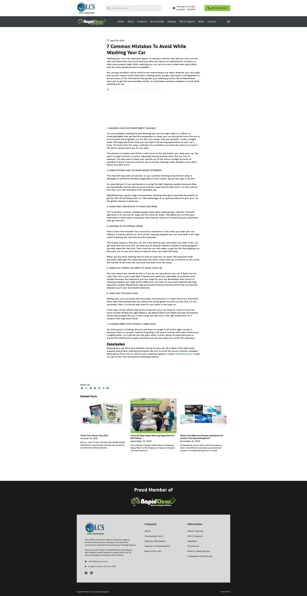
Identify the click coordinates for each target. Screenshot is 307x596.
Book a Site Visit (153, 551)
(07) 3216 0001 (219, 8)
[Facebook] (82, 388)
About (130, 21)
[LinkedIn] (90, 388)
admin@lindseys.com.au (98, 561)
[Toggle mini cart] (228, 21)
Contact (212, 21)
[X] (86, 388)
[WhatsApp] (95, 388)
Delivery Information (155, 541)
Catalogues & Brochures (200, 556)
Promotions (193, 546)
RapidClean (187, 353)
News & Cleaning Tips (198, 551)
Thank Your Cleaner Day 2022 (94, 436)
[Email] (107, 388)
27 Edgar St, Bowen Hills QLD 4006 (102, 566)
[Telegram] (103, 388)
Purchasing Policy (154, 536)
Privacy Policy (225, 592)
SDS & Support (187, 21)
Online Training (195, 531)
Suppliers (192, 541)
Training (171, 21)
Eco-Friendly (157, 21)
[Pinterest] (99, 388)
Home (121, 21)
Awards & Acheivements (157, 546)
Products (142, 21)
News (201, 21)
